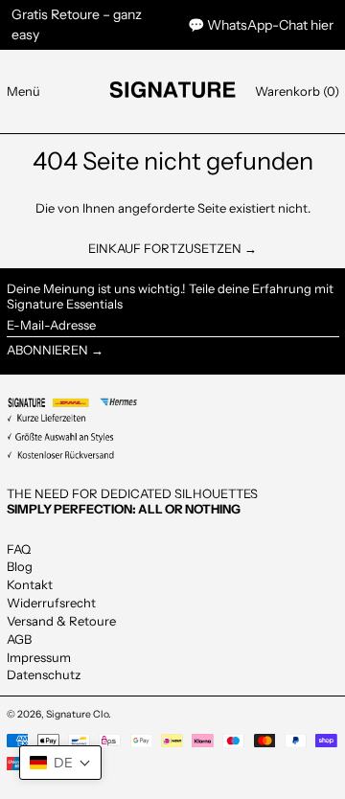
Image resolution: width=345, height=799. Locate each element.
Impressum (39, 657)
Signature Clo (77, 714)
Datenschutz (43, 674)
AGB (19, 639)
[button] (297, 91)
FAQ (19, 549)
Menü (23, 91)
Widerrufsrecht (51, 602)
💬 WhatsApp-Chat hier (261, 25)
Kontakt (30, 584)
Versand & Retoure (61, 620)
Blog (20, 566)
